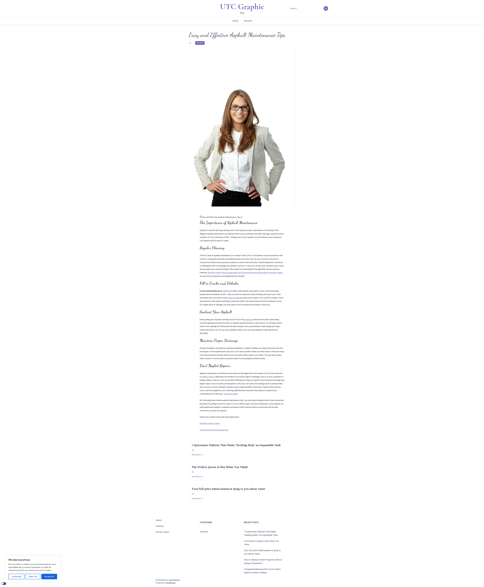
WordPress (170, 583)
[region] (32, 569)
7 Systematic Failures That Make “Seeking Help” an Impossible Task (236, 445)
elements (249, 319)
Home (235, 20)
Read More (196, 455)
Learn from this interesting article (214, 430)
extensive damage (235, 297)
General (248, 20)
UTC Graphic (242, 7)
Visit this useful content (210, 423)
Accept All (49, 576)
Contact (160, 526)
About (159, 520)
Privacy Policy (162, 532)
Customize (16, 576)
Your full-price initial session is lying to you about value (228, 489)
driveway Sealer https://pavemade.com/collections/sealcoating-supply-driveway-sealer (245, 272)
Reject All (33, 576)
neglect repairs (208, 376)
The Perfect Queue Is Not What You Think (220, 467)
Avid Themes (174, 580)
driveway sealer (230, 393)
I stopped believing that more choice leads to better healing (262, 571)
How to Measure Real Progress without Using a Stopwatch (263, 561)
